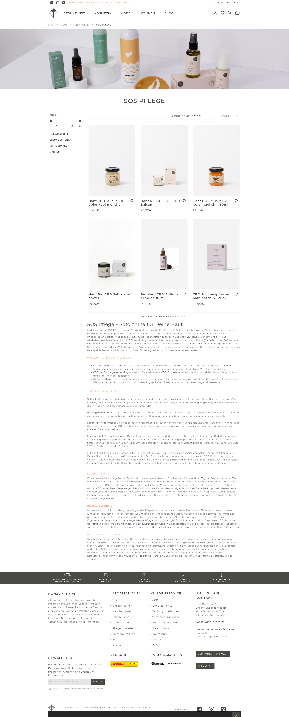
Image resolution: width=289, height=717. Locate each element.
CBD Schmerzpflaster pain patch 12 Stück (211, 296)
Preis (53, 115)
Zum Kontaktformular (212, 654)
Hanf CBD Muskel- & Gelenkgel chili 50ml (210, 203)
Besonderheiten (61, 140)
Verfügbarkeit (60, 146)
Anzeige (226, 115)
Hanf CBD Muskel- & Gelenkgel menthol (106, 203)
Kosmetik (65, 25)
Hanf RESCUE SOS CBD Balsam (160, 203)
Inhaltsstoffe (59, 134)
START (52, 25)
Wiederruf (205, 666)
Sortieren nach (181, 115)
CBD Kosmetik (84, 25)
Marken (55, 152)
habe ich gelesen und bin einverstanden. (78, 689)
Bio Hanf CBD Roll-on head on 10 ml (159, 296)
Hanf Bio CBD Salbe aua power (109, 296)
